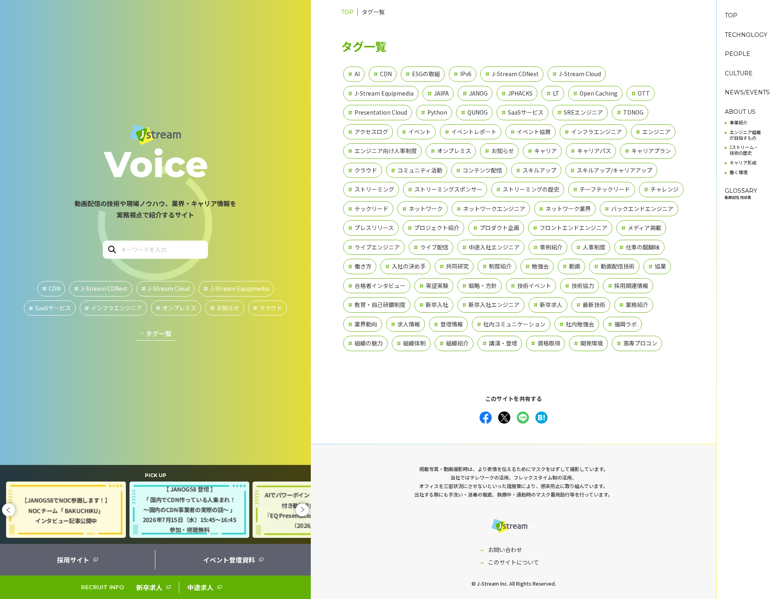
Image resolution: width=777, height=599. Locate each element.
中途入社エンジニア (491, 247)
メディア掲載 (641, 228)
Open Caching (595, 93)
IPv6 (462, 74)
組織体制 (411, 343)
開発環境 (588, 343)
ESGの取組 (422, 74)
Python (434, 112)
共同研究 (454, 266)
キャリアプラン (648, 151)
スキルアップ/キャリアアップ (611, 170)
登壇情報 (448, 324)
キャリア (542, 151)
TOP (347, 12)
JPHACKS (517, 93)
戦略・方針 (479, 285)
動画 (571, 266)
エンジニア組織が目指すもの (745, 135)
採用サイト (73, 560)
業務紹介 (633, 305)
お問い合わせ (505, 550)
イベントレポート (471, 132)
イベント (416, 132)
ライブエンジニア (374, 247)
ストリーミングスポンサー (445, 189)
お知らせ (224, 308)
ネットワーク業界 (565, 209)
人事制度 (590, 247)
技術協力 (579, 285)
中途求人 (200, 587)
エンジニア (653, 132)
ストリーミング (371, 189)
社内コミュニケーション (511, 324)
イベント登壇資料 (229, 560)
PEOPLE (737, 54)
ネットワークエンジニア (490, 209)
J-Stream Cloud (165, 288)
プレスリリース (371, 228)
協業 (657, 266)
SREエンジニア (580, 112)
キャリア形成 (743, 163)
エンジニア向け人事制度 (382, 151)
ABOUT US (740, 112)
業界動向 (362, 324)
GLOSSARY (741, 194)
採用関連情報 (628, 285)
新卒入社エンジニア (491, 305)
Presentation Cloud (377, 112)
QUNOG (474, 112)
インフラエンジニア (113, 308)
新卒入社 (433, 305)
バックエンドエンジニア (639, 209)
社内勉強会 (576, 324)
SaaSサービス (50, 308)
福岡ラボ (622, 324)
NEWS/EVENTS (747, 92)
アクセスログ (368, 132)
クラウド (267, 308)
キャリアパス (591, 151)
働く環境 (738, 172)
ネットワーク (422, 209)
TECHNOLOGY (746, 35)
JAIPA (438, 93)
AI (354, 74)
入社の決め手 (405, 266)
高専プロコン (637, 343)
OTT (640, 93)
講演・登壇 (499, 343)
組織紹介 (454, 343)
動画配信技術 (614, 266)
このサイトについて (513, 562)
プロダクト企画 (496, 228)
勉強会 (537, 266)
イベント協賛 (530, 132)
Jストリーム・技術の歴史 (744, 150)
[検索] (111, 249)
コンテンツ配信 (479, 170)
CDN (51, 288)
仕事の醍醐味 (639, 247)
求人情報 (405, 324)
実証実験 (433, 285)
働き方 (360, 266)
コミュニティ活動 (416, 170)
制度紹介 (497, 266)
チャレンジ (661, 189)
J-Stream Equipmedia (236, 288)
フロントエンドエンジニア (570, 228)
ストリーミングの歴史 (527, 189)
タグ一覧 (159, 333)
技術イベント (531, 285)
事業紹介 (738, 123)
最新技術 (590, 305)
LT (552, 93)
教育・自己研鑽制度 (376, 305)
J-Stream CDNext (100, 288)
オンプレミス (176, 308)
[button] (8, 509)
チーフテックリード (601, 189)
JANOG (475, 93)
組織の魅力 (365, 343)
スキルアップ (536, 170)
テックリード (368, 209)
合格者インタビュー (376, 285)
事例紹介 (548, 247)
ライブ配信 (431, 247)
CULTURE (739, 73)
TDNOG (630, 112)
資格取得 (545, 343)
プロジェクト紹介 (433, 228)
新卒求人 (149, 587)
